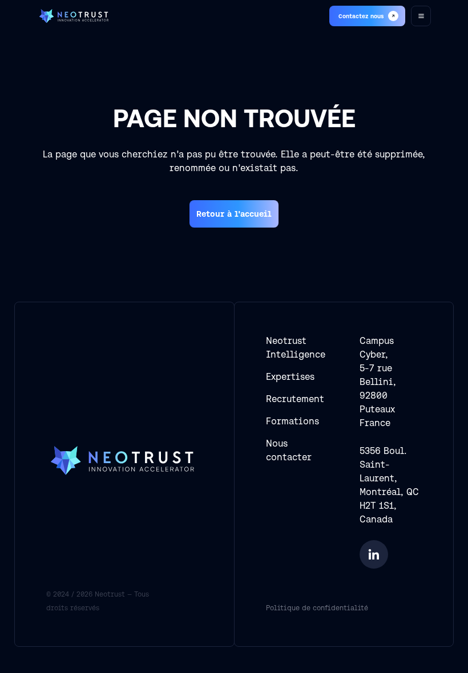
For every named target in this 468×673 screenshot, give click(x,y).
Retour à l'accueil (234, 213)
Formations (292, 421)
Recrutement (295, 399)
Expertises (290, 376)
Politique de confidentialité (317, 607)
